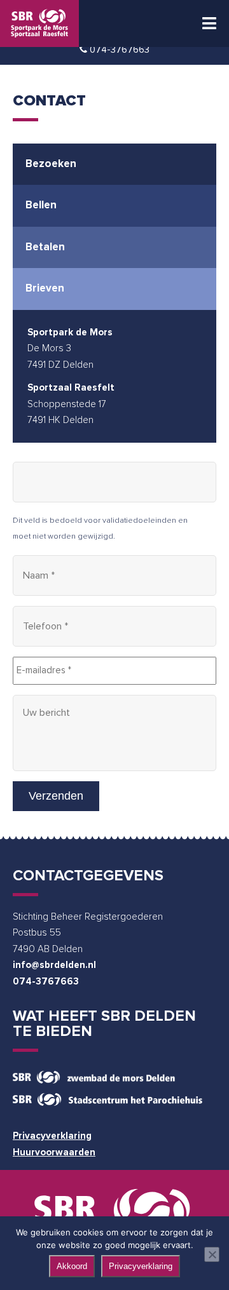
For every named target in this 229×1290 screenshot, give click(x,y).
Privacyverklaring (52, 1136)
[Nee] (211, 1254)
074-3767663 (46, 981)
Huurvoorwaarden (54, 1152)
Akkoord (72, 1266)
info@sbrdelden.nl (54, 965)
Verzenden (56, 795)
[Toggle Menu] (209, 23)
